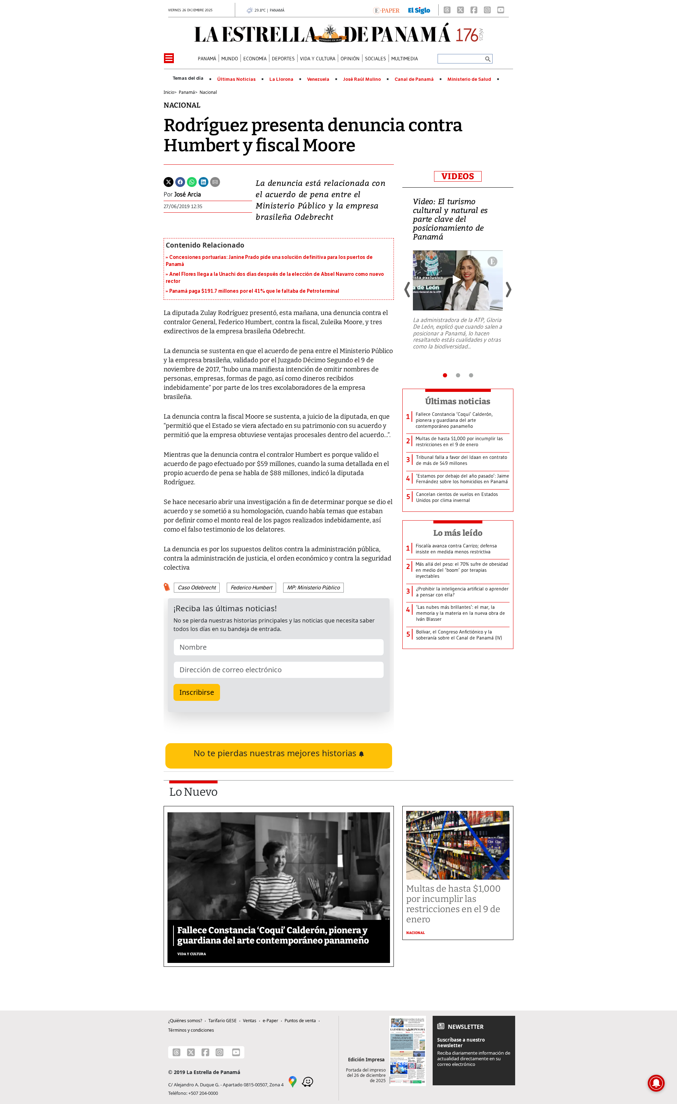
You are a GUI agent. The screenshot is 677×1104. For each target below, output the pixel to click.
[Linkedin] (203, 181)
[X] (460, 10)
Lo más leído (457, 533)
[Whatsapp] (192, 181)
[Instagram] (487, 10)
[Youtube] (500, 10)
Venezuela (318, 79)
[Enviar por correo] (215, 181)
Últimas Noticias (236, 79)
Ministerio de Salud (469, 79)
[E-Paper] (386, 10)
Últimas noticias (458, 401)
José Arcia (188, 194)
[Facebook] (474, 10)
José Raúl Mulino (362, 79)
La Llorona (281, 79)
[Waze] (307, 1081)
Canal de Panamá (414, 79)
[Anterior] (407, 289)
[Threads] (447, 10)
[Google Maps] (292, 1081)
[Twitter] (168, 181)
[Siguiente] (508, 289)
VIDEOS (457, 176)
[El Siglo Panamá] (419, 10)
